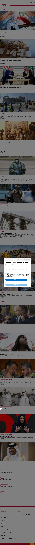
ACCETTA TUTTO (16, 279)
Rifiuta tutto (16, 284)
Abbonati (28, 259)
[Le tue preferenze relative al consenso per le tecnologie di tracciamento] (1, 409)
